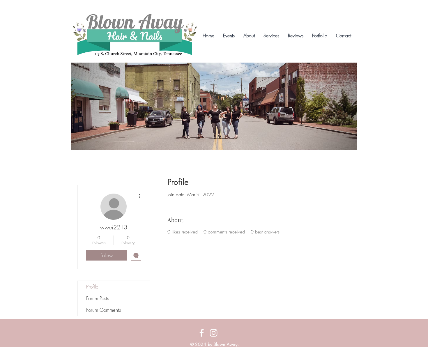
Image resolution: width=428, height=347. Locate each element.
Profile (92, 286)
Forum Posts (97, 298)
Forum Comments (103, 310)
